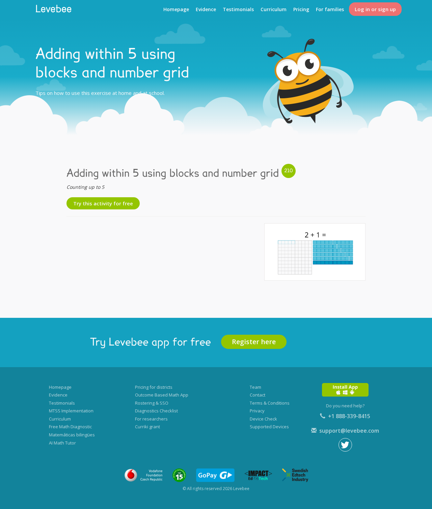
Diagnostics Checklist (156, 411)
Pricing (301, 9)
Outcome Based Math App (161, 395)
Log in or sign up (375, 9)
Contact (257, 395)
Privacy (257, 411)
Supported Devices (269, 427)
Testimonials (238, 9)
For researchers (151, 419)
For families (330, 9)
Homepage (176, 9)
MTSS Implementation (71, 411)
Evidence (206, 9)
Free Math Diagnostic (70, 427)
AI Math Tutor (62, 443)
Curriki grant (147, 427)
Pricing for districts (153, 387)
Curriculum (274, 9)
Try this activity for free (103, 203)
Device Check (263, 419)
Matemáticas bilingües (72, 435)
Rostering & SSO (151, 403)
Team (255, 387)
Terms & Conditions (270, 403)
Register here (254, 341)
